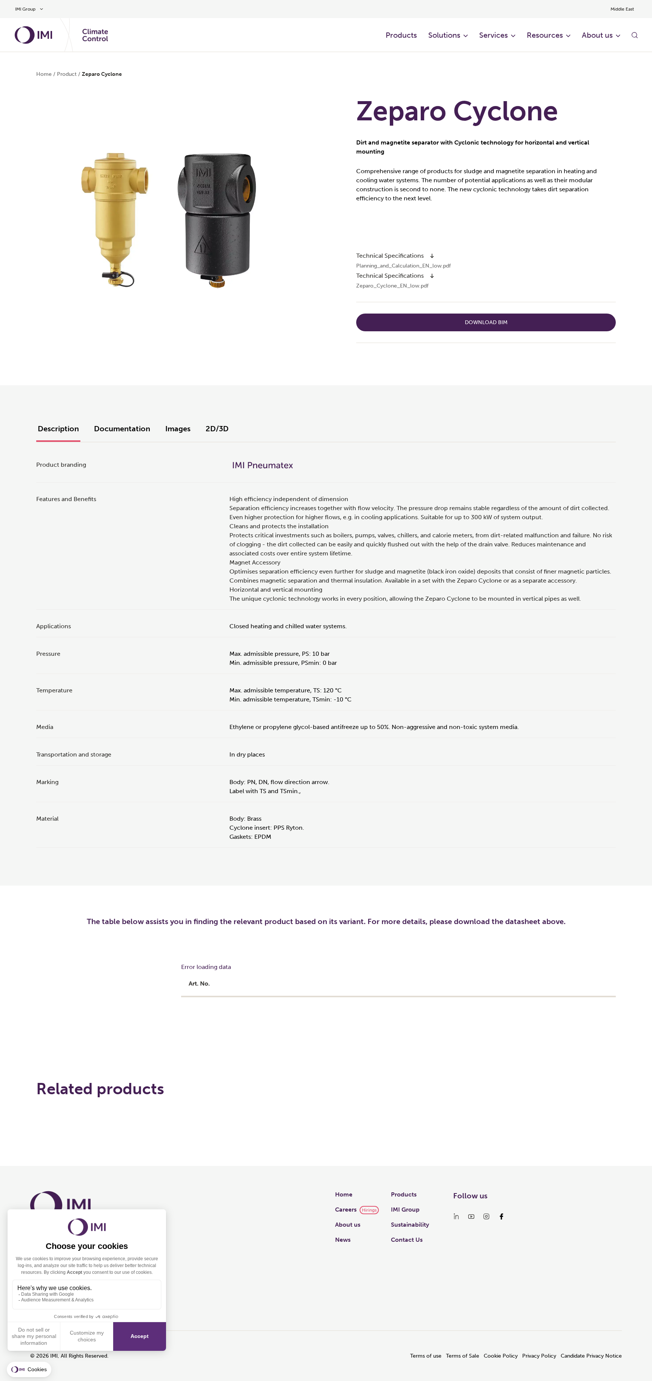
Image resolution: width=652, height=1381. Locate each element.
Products (401, 35)
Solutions (444, 35)
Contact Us (407, 1239)
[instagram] (486, 1216)
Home (44, 74)
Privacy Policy (539, 1356)
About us (597, 35)
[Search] (635, 35)
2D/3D (217, 428)
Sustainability (410, 1224)
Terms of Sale (462, 1356)
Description (58, 428)
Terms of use (425, 1356)
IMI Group (405, 1209)
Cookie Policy (501, 1356)
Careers (346, 1209)
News (343, 1239)
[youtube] (471, 1216)
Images (178, 428)
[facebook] (501, 1216)
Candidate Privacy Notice (591, 1356)
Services (493, 35)
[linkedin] (456, 1216)
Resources (545, 35)
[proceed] (432, 256)
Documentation (122, 428)
